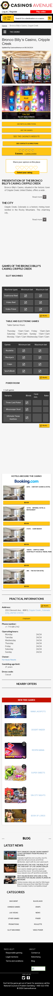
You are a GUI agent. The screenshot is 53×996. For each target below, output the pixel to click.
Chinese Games (13, 907)
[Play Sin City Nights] (15, 795)
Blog (33, 961)
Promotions (14, 924)
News (38, 913)
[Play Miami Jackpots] (15, 711)
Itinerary (26, 618)
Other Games (13, 918)
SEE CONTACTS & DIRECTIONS (27, 143)
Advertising (36, 957)
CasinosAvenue (29, 988)
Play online (41, 12)
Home (4, 26)
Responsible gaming (14, 953)
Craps (38, 907)
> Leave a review (31, 153)
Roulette (38, 924)
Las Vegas (13, 913)
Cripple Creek (35, 610)
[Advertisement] (26, 245)
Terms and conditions (14, 961)
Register (13, 12)
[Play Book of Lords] (15, 815)
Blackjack (38, 901)
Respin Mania (38, 750)
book (26, 503)
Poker (38, 918)
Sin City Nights (38, 795)
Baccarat (14, 901)
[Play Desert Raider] (15, 729)
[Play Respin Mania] (15, 750)
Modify (44, 316)
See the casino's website (26, 136)
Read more (37, 197)
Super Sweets (38, 773)
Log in (4, 12)
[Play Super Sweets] (15, 772)
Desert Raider (38, 730)
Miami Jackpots (38, 711)
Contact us (35, 953)
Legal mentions (12, 957)
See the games (26, 130)
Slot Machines (13, 930)
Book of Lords (38, 816)
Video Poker (38, 930)
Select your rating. (25, 173)
